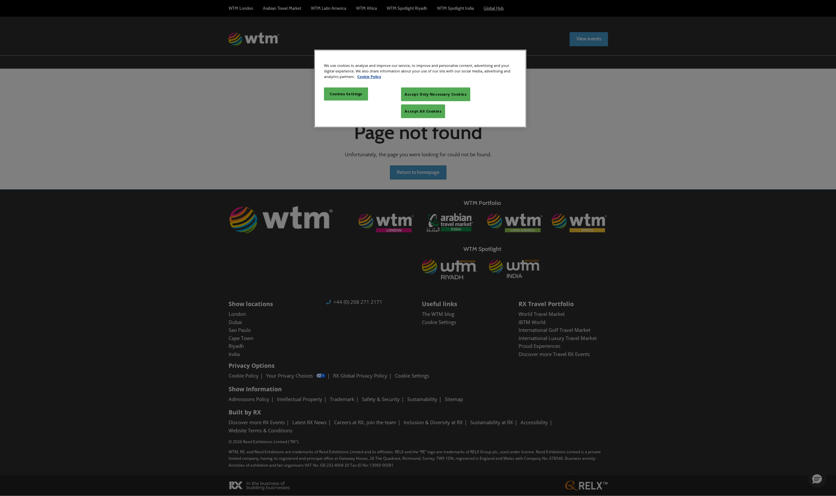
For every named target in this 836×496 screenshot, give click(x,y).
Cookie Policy (369, 76)
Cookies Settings (346, 93)
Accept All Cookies (423, 111)
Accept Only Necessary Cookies (436, 94)
